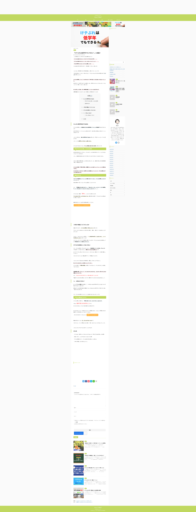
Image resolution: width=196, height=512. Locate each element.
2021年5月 (111, 159)
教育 (85, 19)
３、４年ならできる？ (87, 113)
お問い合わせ (118, 19)
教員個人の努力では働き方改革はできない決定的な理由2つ (117, 70)
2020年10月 (112, 173)
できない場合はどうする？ (89, 115)
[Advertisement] (30, 7)
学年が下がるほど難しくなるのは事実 (91, 101)
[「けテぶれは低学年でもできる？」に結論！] (91, 381)
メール (75, 411)
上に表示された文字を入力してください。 (81, 423)
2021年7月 (111, 155)
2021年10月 (112, 149)
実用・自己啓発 (110, 19)
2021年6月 (111, 157)
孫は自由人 (111, 76)
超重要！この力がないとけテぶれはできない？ (84, 502)
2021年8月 (111, 153)
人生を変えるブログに (98, 509)
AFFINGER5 (103, 510)
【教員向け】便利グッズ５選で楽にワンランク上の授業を (95, 443)
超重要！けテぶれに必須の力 (92, 314)
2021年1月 (111, 167)
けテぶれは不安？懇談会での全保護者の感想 (92, 490)
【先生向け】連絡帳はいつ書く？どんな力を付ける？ (94, 455)
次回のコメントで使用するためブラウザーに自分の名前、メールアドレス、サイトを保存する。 (90, 420)
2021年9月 (111, 151)
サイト (75, 416)
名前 (75, 407)
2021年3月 (111, 163)
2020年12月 (112, 169)
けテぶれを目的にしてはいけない (89, 110)
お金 (94, 19)
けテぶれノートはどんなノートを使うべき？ (84, 500)
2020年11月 (112, 171)
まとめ (84, 118)
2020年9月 (111, 175)
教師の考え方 (87, 103)
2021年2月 (111, 165)
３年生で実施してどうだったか (89, 107)
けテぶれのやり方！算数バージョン (91, 480)
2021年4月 (111, 161)
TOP (77, 19)
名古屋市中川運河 (112, 74)
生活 (102, 19)
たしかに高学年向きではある (88, 98)
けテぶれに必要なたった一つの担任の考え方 (81, 205)
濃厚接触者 (111, 72)
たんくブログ (98, 17)
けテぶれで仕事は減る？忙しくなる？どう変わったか (94, 467)
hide (91, 95)
